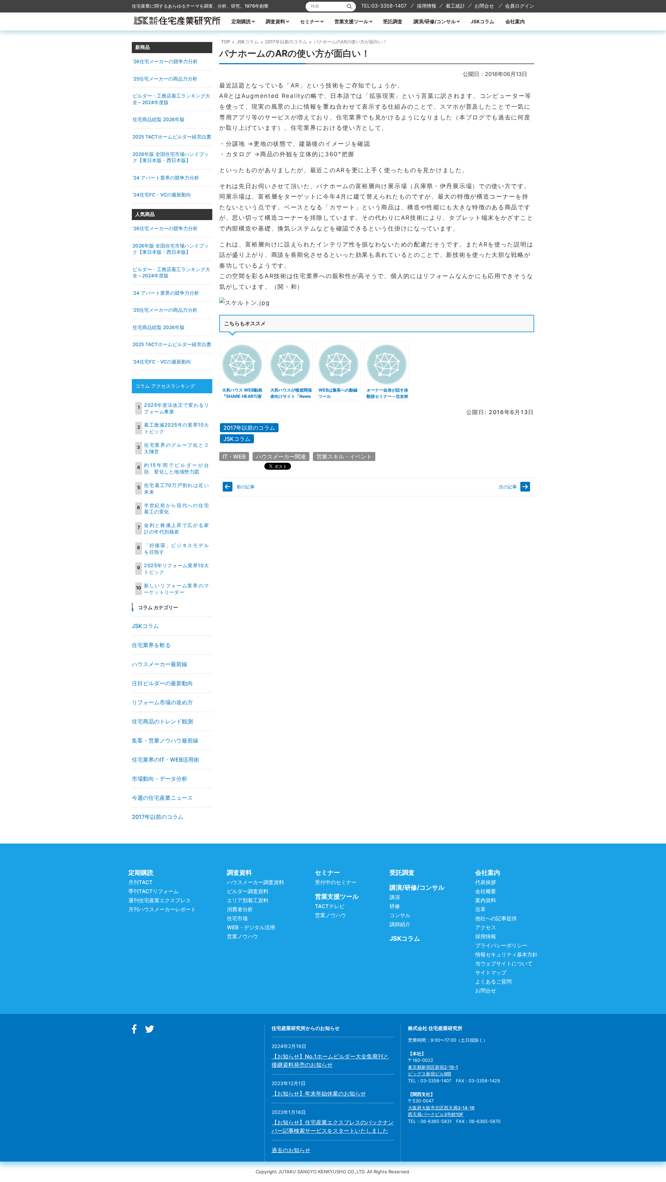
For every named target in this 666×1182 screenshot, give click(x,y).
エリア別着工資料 (247, 900)
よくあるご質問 (493, 981)
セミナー (309, 21)
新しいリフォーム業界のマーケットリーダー (176, 588)
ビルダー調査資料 (247, 891)
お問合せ (484, 6)
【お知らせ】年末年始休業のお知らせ (319, 1093)
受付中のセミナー (336, 882)
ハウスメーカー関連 (281, 456)
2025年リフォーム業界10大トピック (176, 568)
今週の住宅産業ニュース (162, 797)
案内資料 (485, 900)
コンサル (400, 915)
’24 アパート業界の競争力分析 (166, 178)
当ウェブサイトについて (503, 963)
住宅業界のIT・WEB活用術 (165, 759)
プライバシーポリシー (501, 945)
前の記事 (246, 486)
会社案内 (515, 21)
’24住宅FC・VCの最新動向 (162, 195)
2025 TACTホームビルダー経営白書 (172, 137)
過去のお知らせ (291, 1150)
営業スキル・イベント (344, 456)
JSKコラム (482, 21)
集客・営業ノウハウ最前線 (165, 740)
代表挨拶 (485, 882)
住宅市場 (237, 918)
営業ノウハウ (242, 936)
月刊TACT (140, 882)
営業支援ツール (351, 21)
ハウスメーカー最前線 (159, 664)
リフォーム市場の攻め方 (162, 702)
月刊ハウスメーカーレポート (162, 909)
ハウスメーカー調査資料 (255, 882)
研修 (395, 906)
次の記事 (508, 486)
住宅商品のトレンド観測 (162, 721)
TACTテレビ (329, 906)
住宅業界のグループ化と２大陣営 (176, 448)
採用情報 (426, 6)
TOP (225, 41)
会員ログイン (519, 6)
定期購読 (241, 21)
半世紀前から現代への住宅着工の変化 (176, 508)
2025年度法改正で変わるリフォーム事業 (176, 408)
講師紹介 (400, 924)
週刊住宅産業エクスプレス (159, 900)
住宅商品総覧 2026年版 (159, 119)
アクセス (485, 927)
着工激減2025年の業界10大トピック (176, 428)
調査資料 (275, 21)
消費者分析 (240, 909)
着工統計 (455, 6)
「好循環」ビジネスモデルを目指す (176, 548)
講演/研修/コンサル (434, 21)
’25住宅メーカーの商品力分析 (165, 79)
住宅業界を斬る (151, 645)
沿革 (480, 909)
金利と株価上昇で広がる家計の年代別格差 (176, 528)
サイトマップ (490, 972)
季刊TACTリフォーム (153, 891)
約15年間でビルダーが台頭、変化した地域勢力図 (176, 468)
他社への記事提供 (496, 918)
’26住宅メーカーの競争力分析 (165, 61)
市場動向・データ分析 (159, 778)
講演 (395, 897)
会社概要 (485, 891)
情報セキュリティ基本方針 (506, 954)
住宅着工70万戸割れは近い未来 (176, 488)
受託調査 (392, 21)
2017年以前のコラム (286, 41)
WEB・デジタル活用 (251, 927)
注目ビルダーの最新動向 (162, 683)
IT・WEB (234, 456)
